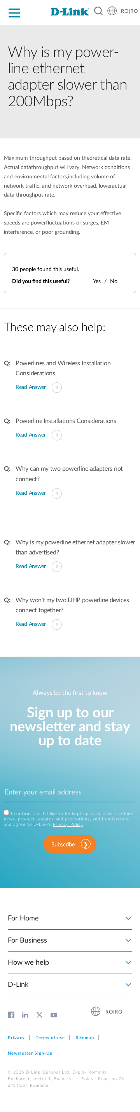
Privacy (16, 1038)
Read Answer (31, 387)
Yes (97, 281)
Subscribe (63, 845)
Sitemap (85, 1038)
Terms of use (50, 1038)
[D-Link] (70, 11)
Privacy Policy (68, 824)
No (113, 281)
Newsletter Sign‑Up (30, 1053)
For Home (23, 918)
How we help (28, 962)
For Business (27, 940)
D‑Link (18, 984)
